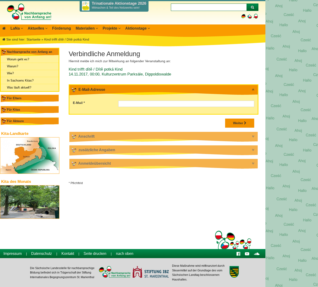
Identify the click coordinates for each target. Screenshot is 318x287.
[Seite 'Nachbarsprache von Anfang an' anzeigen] (4, 28)
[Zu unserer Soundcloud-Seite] (257, 253)
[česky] (250, 16)
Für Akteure (15, 121)
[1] (252, 7)
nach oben (124, 254)
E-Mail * (79, 103)
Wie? (10, 73)
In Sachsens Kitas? (20, 80)
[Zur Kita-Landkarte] (29, 155)
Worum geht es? (18, 59)
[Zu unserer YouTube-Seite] (247, 253)
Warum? (12, 66)
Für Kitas (13, 109)
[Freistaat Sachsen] (234, 272)
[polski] (255, 16)
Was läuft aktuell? (19, 87)
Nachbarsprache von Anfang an (29, 52)
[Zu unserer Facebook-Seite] (238, 253)
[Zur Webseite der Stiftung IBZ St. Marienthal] (150, 272)
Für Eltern (14, 98)
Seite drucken (95, 254)
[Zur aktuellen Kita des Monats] (29, 202)
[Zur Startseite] (29, 22)
